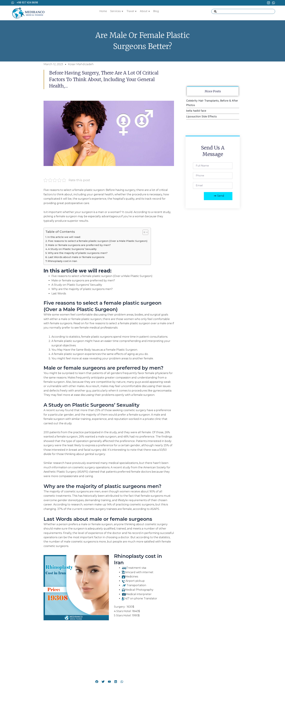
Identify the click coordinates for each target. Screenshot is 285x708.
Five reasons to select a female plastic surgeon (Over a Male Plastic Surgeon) (97, 240)
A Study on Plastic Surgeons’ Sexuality (72, 249)
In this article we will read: (64, 237)
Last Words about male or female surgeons (76, 257)
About (144, 11)
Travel (131, 11)
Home (103, 11)
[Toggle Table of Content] (143, 232)
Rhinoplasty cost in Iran (62, 261)
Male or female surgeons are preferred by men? (79, 245)
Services (116, 11)
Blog (156, 11)
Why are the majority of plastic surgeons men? (78, 253)
